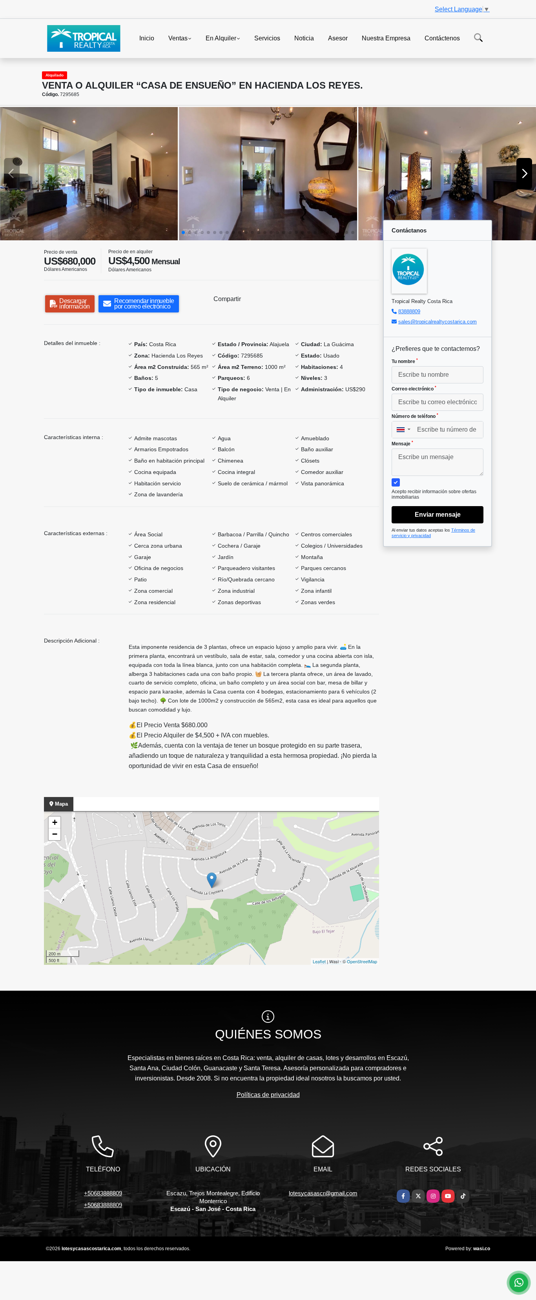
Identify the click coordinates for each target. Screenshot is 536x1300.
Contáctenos (442, 37)
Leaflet (319, 961)
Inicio (146, 37)
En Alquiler (221, 37)
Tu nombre (405, 361)
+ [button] (54, 822)
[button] (183, 232)
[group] (89, 173)
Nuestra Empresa (386, 37)
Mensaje (402, 443)
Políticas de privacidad (268, 1094)
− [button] (54, 834)
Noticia (304, 37)
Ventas (178, 37)
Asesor (338, 37)
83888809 (409, 311)
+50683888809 (103, 1193)
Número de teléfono (415, 416)
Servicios (267, 37)
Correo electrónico (414, 388)
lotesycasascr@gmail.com (323, 1193)
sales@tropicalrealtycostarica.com (437, 322)
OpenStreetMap (362, 961)
